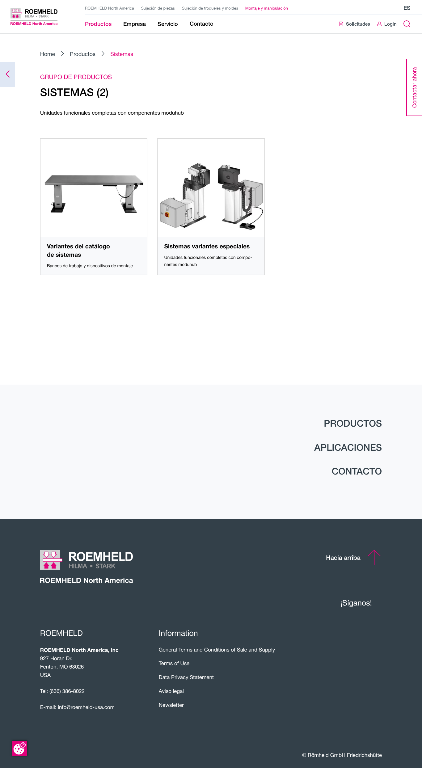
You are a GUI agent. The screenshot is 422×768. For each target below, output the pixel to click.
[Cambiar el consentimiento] (19, 748)
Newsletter (171, 705)
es (407, 8)
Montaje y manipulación (266, 8)
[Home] (40, 16)
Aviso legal (171, 691)
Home (47, 54)
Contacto (357, 471)
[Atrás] (7, 74)
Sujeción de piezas (158, 8)
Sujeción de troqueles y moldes (210, 8)
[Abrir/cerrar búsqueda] (406, 24)
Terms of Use (174, 663)
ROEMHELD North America (109, 8)
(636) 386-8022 (67, 691)
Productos (82, 54)
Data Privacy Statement (186, 677)
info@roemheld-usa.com (86, 707)
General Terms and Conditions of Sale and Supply (217, 650)
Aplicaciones (348, 447)
